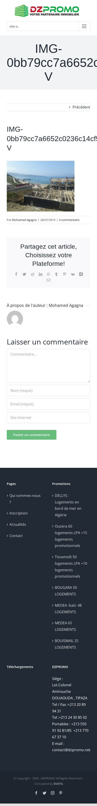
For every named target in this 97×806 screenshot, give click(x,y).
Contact (16, 535)
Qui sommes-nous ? (25, 499)
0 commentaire (69, 220)
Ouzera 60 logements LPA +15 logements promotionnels (71, 536)
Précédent (81, 107)
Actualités (17, 524)
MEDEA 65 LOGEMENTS (65, 626)
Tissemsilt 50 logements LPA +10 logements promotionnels (71, 566)
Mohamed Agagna (24, 220)
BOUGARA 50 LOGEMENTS (66, 591)
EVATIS (58, 784)
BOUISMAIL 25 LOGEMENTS (67, 644)
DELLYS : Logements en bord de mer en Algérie (68, 505)
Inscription (18, 513)
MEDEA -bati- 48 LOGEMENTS (68, 608)
